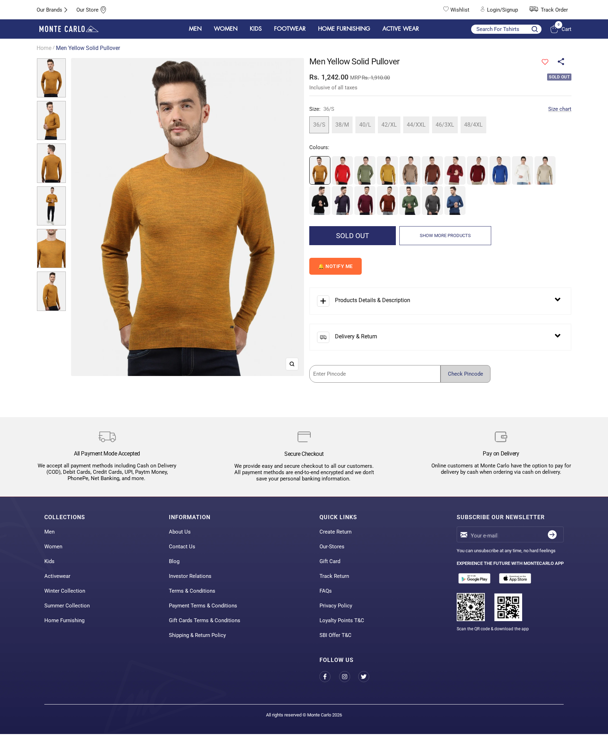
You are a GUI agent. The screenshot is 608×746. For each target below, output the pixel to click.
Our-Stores (331, 546)
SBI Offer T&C (335, 635)
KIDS (256, 29)
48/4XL (473, 124)
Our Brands (49, 10)
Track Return (334, 576)
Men (49, 532)
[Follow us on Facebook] (329, 677)
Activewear (57, 576)
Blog (174, 561)
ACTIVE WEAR (400, 29)
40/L (365, 124)
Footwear (290, 29)
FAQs (325, 591)
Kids (49, 561)
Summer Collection (67, 605)
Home (44, 48)
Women (53, 546)
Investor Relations (190, 576)
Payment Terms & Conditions (203, 605)
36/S (319, 124)
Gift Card (329, 561)
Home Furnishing (64, 620)
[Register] (552, 534)
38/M (342, 124)
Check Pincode (465, 374)
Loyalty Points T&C (341, 620)
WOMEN (226, 29)
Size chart (559, 109)
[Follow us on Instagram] (348, 677)
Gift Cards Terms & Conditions (204, 620)
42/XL (389, 124)
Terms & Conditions (192, 591)
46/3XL (445, 124)
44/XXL (416, 124)
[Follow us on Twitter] (368, 677)
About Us (180, 532)
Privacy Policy (335, 605)
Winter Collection (64, 591)
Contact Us (182, 546)
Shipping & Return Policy (197, 635)
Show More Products (445, 235)
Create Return (335, 532)
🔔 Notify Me (335, 266)
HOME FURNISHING (344, 29)
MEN (195, 29)
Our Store (87, 10)
